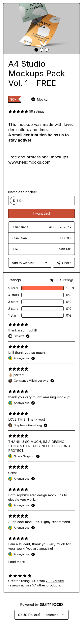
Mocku (42, 99)
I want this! (41, 213)
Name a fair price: (22, 192)
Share (66, 263)
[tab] (36, 50)
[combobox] (29, 263)
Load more (16, 562)
